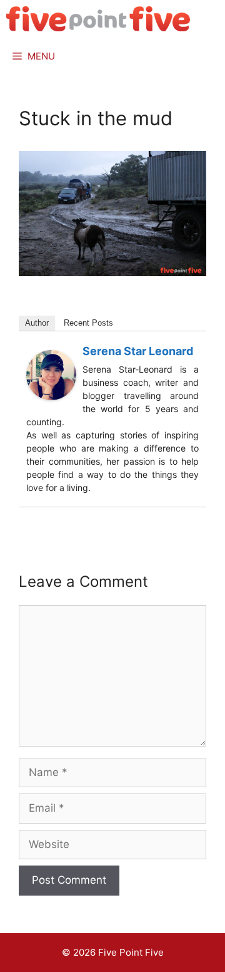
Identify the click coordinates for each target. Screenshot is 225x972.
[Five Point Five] (98, 19)
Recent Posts (88, 323)
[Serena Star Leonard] (51, 396)
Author (37, 323)
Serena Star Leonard (137, 351)
